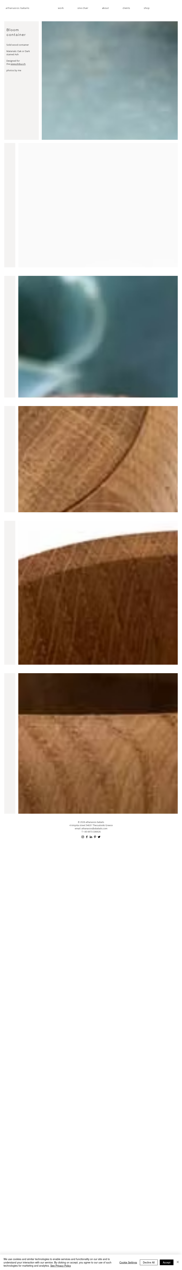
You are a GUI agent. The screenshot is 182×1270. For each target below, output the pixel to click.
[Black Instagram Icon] (82, 837)
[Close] (178, 1262)
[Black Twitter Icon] (99, 837)
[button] (82, 8)
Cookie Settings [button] (128, 1262)
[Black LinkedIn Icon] (91, 837)
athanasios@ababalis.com (94, 828)
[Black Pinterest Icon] (95, 837)
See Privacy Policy (60, 1265)
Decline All (149, 1262)
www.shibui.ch (18, 64)
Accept (166, 1262)
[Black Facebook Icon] (87, 837)
